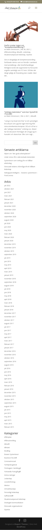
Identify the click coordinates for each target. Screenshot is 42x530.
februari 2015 (9, 427)
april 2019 (7, 268)
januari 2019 (8, 275)
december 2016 (10, 351)
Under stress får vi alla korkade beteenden (19, 157)
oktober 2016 (9, 358)
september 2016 (10, 361)
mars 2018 (8, 303)
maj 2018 (7, 296)
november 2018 (10, 279)
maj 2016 (7, 375)
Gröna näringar (9, 475)
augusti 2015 (9, 406)
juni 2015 (7, 413)
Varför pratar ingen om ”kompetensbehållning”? (14, 46)
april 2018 (7, 299)
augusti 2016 (9, 365)
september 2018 (10, 282)
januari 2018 (8, 310)
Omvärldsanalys (10, 489)
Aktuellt (19, 52)
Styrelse (29, 55)
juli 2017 (7, 327)
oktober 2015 (9, 399)
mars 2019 (8, 272)
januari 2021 (8, 203)
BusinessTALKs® (10, 458)
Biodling (7, 451)
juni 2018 (7, 292)
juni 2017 (7, 330)
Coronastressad (10, 461)
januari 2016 (8, 389)
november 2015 (10, 396)
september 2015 (10, 403)
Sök (35, 143)
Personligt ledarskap (11, 492)
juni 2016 (7, 372)
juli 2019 (7, 258)
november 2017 (10, 317)
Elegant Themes (21, 524)
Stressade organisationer (13, 506)
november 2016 (10, 355)
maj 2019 (7, 265)
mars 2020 (8, 234)
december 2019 (10, 244)
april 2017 (7, 337)
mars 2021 (8, 196)
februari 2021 (9, 199)
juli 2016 (7, 368)
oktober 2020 (9, 213)
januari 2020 (8, 241)
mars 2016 (8, 382)
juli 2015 (7, 410)
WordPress (21, 527)
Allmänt (7, 447)
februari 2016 (9, 386)
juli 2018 (7, 289)
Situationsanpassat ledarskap (14, 55)
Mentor (7, 485)
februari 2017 (9, 344)
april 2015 (7, 420)
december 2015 (10, 392)
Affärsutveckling (10, 52)
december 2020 (10, 206)
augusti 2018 (9, 285)
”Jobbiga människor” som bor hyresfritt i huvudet (21, 113)
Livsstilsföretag (9, 482)
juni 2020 (7, 227)
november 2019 (10, 248)
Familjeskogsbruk (10, 465)
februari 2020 (9, 237)
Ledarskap (26, 52)
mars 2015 (8, 424)
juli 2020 (7, 223)
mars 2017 (8, 341)
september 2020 (10, 216)
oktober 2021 (9, 189)
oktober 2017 (9, 320)
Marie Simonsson (12, 49)
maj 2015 (7, 417)
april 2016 (7, 379)
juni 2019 (7, 261)
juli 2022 (7, 185)
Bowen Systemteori (11, 454)
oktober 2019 (9, 251)
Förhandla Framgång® (12, 472)
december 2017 (10, 313)
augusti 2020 (9, 220)
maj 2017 (7, 334)
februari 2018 (9, 306)
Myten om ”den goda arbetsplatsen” (17, 154)
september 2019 (10, 254)
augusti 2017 (9, 323)
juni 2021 (7, 192)
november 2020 (10, 210)
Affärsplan (8, 437)
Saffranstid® (8, 496)
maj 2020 (7, 230)
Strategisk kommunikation (13, 503)
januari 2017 (8, 348)
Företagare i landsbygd (12, 468)
